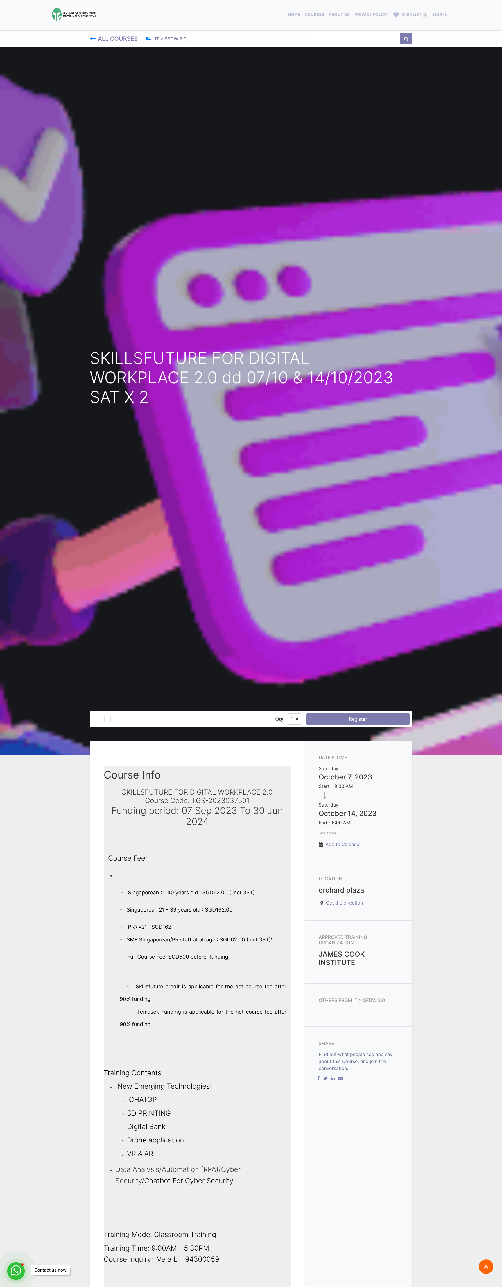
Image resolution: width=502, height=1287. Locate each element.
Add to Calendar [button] (343, 844)
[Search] (406, 38)
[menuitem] (294, 14)
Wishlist (413, 14)
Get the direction (344, 903)
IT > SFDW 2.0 (170, 39)
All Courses (118, 38)
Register (358, 719)
